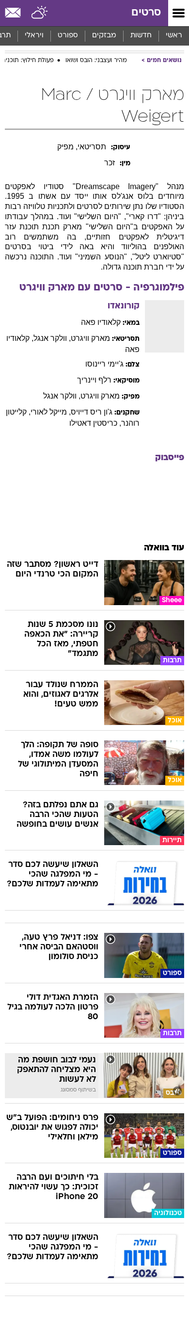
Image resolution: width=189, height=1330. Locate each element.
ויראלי (34, 35)
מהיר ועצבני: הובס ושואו (96, 61)
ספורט (68, 35)
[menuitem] (140, 36)
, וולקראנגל (52, 338)
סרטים (146, 13)
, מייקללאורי (51, 412)
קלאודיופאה (101, 322)
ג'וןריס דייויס (91, 412)
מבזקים (104, 35)
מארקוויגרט (90, 338)
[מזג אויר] (40, 13)
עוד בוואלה (164, 548)
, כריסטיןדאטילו (95, 423)
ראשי (174, 35)
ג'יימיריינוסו (104, 364)
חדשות (141, 35)
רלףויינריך (94, 380)
